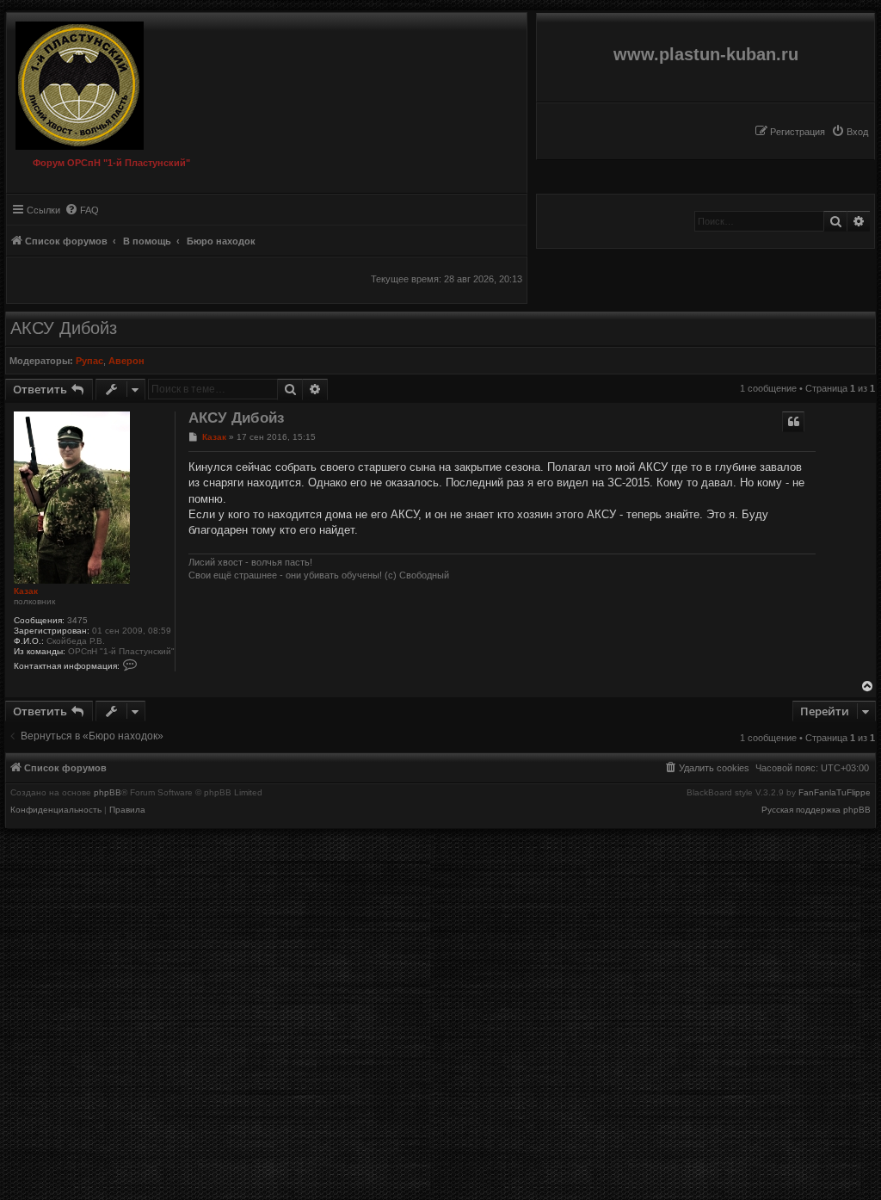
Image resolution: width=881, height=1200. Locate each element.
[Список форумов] (75, 81)
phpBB (107, 793)
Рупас (89, 361)
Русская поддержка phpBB (816, 810)
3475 (77, 620)
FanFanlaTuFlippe (834, 793)
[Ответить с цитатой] (793, 421)
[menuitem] (849, 131)
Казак (26, 591)
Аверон (126, 361)
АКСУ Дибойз (63, 328)
